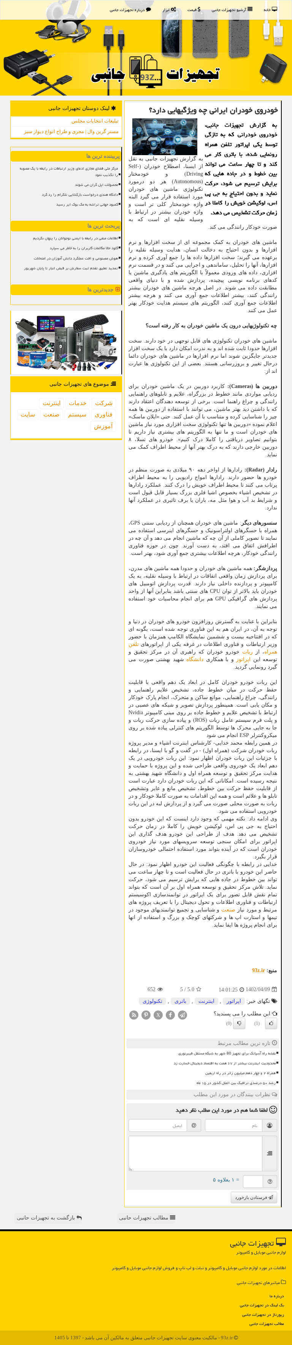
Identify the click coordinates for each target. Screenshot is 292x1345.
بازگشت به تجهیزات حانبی (46, 1218)
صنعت (228, 910)
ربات (247, 652)
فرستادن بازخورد (251, 1197)
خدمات (78, 403)
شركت (104, 403)
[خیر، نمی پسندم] (239, 1023)
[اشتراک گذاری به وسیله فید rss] (134, 1014)
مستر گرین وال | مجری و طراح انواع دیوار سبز (71, 131)
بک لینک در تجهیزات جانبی (262, 1305)
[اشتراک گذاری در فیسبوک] (170, 1014)
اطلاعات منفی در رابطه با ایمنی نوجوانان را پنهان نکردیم (75, 238)
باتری (180, 1001)
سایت (28, 414)
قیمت (192, 10)
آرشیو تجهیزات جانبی (230, 10)
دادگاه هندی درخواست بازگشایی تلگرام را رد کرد (80, 194)
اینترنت (206, 1001)
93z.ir (258, 970)
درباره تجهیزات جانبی (128, 10)
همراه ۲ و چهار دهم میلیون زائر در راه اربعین (240, 1073)
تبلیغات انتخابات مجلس (95, 121)
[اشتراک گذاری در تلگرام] (182, 1014)
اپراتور (243, 659)
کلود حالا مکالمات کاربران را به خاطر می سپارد (84, 248)
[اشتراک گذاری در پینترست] (146, 1014)
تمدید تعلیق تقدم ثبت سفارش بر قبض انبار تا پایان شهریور (71, 268)
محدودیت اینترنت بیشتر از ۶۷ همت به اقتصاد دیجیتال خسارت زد (225, 1063)
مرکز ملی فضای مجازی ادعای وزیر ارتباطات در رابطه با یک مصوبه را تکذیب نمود (69, 172)
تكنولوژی (152, 1001)
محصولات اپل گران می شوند (96, 185)
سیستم (77, 414)
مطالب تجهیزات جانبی (266, 1324)
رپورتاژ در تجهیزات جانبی (263, 1314)
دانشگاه (194, 659)
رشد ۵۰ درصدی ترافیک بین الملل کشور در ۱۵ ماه (236, 1083)
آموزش (103, 426)
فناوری (104, 414)
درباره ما (277, 1296)
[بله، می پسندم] (271, 1023)
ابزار (166, 10)
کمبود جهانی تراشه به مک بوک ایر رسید (87, 204)
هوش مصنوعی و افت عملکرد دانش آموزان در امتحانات (76, 258)
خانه (268, 10)
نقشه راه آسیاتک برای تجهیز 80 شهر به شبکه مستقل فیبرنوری (227, 1053)
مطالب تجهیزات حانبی (144, 1218)
